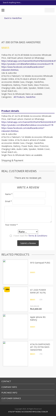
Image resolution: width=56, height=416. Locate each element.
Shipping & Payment (12, 160)
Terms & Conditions (37, 235)
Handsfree (30, 97)
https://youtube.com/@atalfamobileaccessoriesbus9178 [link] (27, 64)
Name (8, 194)
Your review (11, 224)
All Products (19, 97)
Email (8, 201)
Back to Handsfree (13, 18)
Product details (10, 110)
